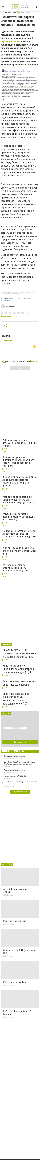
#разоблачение (6, 300)
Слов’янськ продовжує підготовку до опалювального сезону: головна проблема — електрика (18, 461)
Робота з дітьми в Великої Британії (16, 1013)
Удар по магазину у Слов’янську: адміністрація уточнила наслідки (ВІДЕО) (18, 669)
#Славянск (4, 298)
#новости (12, 298)
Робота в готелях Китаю (15, 982)
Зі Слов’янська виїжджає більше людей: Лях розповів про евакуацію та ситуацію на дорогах (19, 481)
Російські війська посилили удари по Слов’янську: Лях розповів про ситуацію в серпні (18, 499)
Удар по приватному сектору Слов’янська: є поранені (19, 683)
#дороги (19, 298)
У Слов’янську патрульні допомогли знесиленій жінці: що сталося (19, 443)
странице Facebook (11, 41)
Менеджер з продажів (14, 921)
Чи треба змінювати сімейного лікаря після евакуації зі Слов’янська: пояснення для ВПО (19, 534)
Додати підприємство (20, 792)
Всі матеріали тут (20, 742)
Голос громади (14, 727)
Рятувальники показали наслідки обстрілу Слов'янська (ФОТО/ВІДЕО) (18, 516)
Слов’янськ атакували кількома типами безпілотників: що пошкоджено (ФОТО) (15, 698)
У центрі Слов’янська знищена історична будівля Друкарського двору (19, 551)
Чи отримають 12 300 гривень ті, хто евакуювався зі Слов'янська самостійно (19, 653)
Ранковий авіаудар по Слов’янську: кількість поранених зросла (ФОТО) (15, 568)
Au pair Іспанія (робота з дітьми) (16, 890)
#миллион (26, 298)
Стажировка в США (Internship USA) (19, 951)
